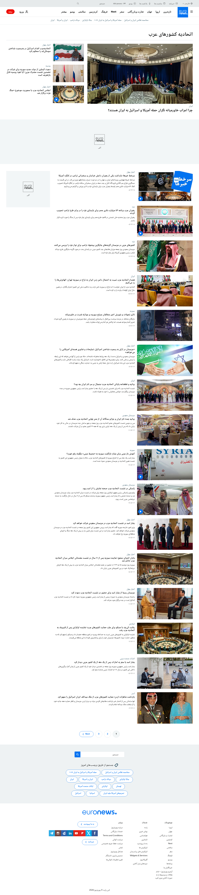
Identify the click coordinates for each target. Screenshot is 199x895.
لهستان (118, 786)
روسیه (48, 66)
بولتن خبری (143, 831)
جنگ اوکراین (87, 20)
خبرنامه (91, 842)
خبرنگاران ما (167, 868)
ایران (52, 20)
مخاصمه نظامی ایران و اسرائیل (136, 20)
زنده (10, 11)
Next (113, 11)
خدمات (144, 822)
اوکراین (132, 624)
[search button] (78, 3)
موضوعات (168, 822)
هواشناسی (143, 835)
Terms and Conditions (113, 835)
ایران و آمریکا (62, 20)
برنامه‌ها (169, 863)
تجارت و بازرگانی (136, 11)
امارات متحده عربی (127, 659)
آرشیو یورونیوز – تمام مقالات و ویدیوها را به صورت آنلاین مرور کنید (163, 875)
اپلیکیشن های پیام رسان (138, 851)
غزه (133, 207)
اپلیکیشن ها (143, 848)
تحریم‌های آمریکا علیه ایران (113, 793)
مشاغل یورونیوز (117, 851)
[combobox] (93, 3)
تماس (121, 848)
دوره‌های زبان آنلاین (140, 863)
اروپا (158, 11)
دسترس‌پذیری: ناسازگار (114, 855)
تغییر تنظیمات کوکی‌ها (114, 859)
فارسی (187, 3)
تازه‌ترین (167, 11)
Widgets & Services (138, 855)
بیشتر (120, 822)
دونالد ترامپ (75, 20)
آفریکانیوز (143, 859)
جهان (149, 11)
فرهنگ (104, 11)
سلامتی (82, 11)
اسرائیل (78, 793)
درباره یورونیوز (117, 827)
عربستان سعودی (128, 415)
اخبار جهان (46, 45)
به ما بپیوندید (142, 843)
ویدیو (72, 11)
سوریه (132, 311)
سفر (122, 11)
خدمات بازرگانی (117, 831)
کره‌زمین (93, 11)
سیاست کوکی (117, 839)
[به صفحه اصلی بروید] (183, 12)
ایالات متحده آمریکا (85, 786)
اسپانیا (92, 793)
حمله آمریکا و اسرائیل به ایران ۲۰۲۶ (108, 20)
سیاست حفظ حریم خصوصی (112, 843)
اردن (133, 693)
